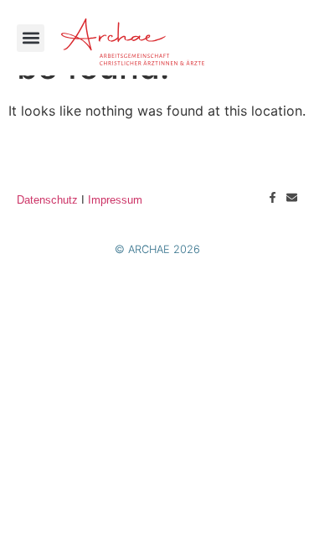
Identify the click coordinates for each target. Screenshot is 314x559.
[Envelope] (291, 197)
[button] (30, 38)
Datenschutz (47, 200)
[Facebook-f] (272, 197)
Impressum (115, 200)
